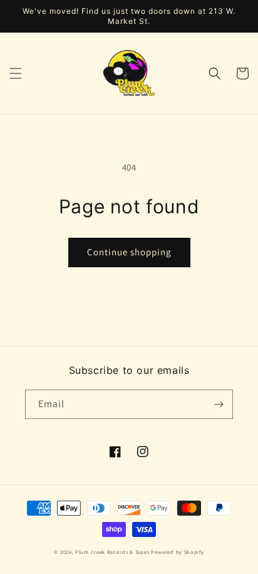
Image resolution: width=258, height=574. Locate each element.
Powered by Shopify (177, 551)
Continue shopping (129, 252)
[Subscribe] (218, 404)
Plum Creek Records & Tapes (112, 551)
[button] (15, 73)
